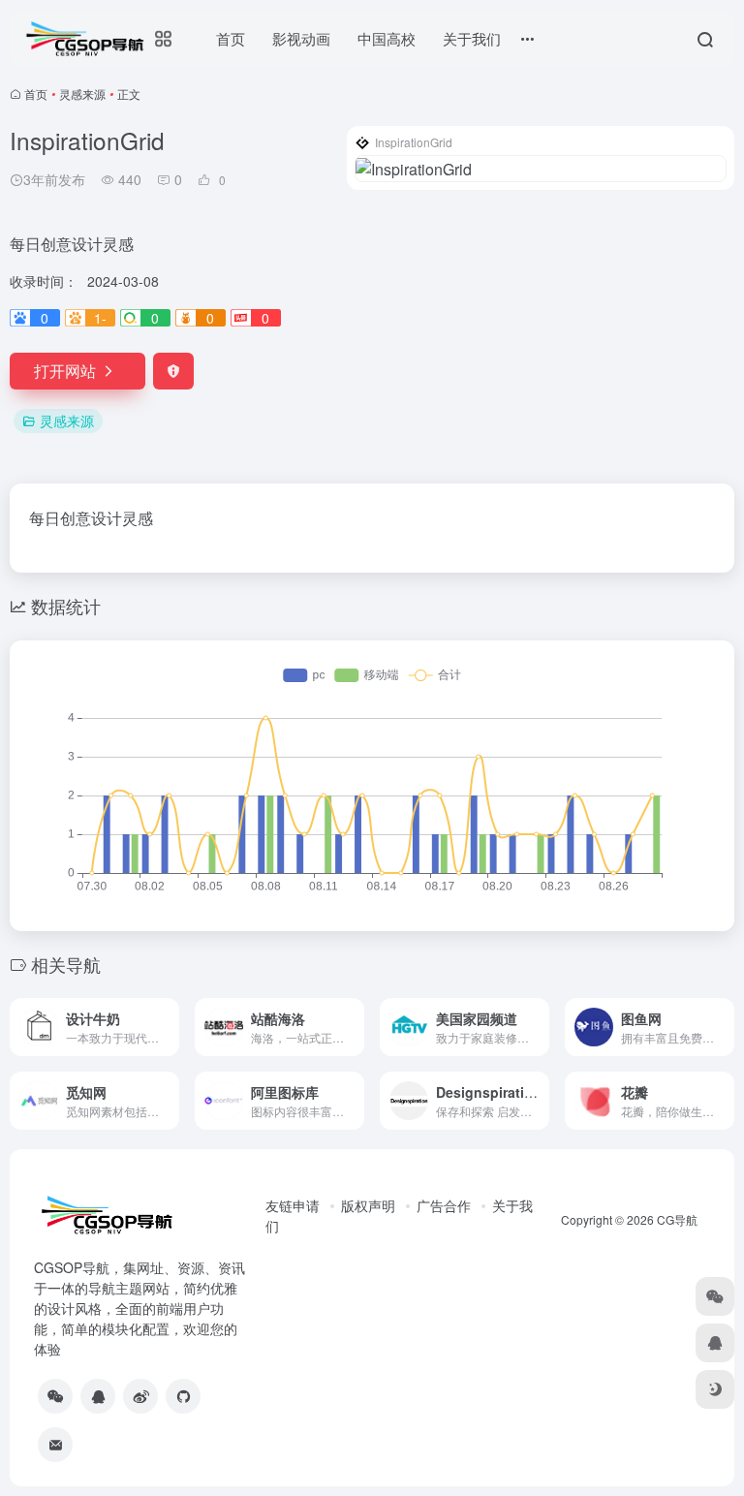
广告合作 (444, 1205)
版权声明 (368, 1205)
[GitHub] (183, 1396)
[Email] (55, 1444)
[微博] (140, 1396)
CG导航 (677, 1219)
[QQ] (97, 1396)
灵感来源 (82, 93)
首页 (35, 93)
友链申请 (292, 1205)
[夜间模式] (715, 1389)
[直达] (168, 1027)
